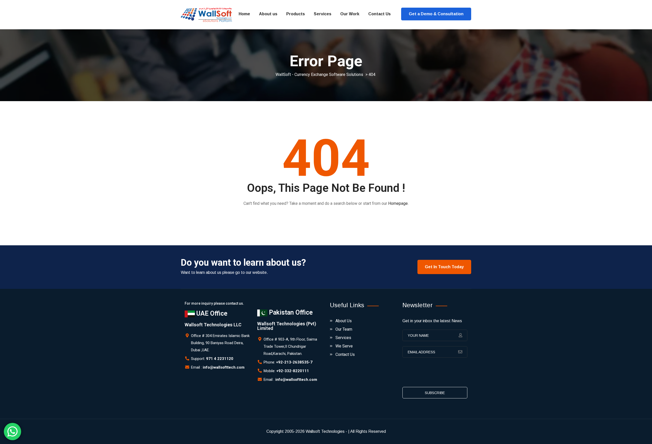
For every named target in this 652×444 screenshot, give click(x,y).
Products (295, 14)
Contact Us (379, 14)
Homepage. (398, 203)
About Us (343, 320)
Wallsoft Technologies (325, 431)
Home (244, 14)
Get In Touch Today (444, 267)
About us (268, 14)
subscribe (435, 393)
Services (322, 14)
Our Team (343, 329)
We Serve (344, 346)
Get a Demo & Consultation (436, 14)
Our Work (349, 14)
